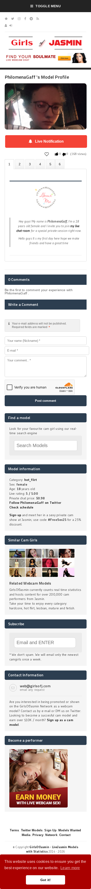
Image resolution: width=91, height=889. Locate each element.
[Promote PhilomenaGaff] (50, 164)
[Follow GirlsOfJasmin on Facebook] (25, 18)
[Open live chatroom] (46, 200)
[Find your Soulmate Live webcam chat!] (46, 54)
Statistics (40, 164)
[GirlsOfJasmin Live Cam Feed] (37, 18)
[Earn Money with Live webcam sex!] (38, 751)
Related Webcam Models (30, 583)
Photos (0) (19, 164)
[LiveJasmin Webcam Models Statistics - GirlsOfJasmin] (45, 38)
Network (51, 835)
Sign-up (15, 515)
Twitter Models (32, 830)
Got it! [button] (45, 880)
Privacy (37, 835)
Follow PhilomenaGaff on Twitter (35, 503)
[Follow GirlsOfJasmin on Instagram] (19, 18)
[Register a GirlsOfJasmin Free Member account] (6, 25)
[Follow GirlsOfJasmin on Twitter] (12, 18)
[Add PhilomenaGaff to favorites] (47, 154)
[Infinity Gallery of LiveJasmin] (6, 18)
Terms (14, 830)
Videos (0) (30, 164)
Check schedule (21, 507)
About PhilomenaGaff (9, 164)
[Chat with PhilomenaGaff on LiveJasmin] (46, 90)
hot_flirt (30, 480)
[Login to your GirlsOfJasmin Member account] (10, 25)
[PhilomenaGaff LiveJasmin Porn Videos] (59, 164)
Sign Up (50, 830)
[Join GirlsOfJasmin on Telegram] (31, 18)
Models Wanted (69, 830)
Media (26, 835)
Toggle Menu (47, 6)
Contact (64, 835)
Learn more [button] (70, 868)
